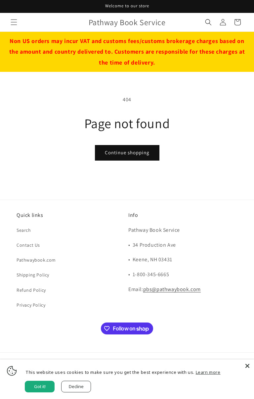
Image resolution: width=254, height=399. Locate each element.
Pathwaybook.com (36, 260)
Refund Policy (31, 290)
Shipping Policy (33, 275)
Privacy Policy (31, 305)
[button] (14, 22)
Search (24, 230)
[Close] (247, 366)
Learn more (208, 372)
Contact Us (28, 245)
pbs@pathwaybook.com (172, 289)
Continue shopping (127, 152)
